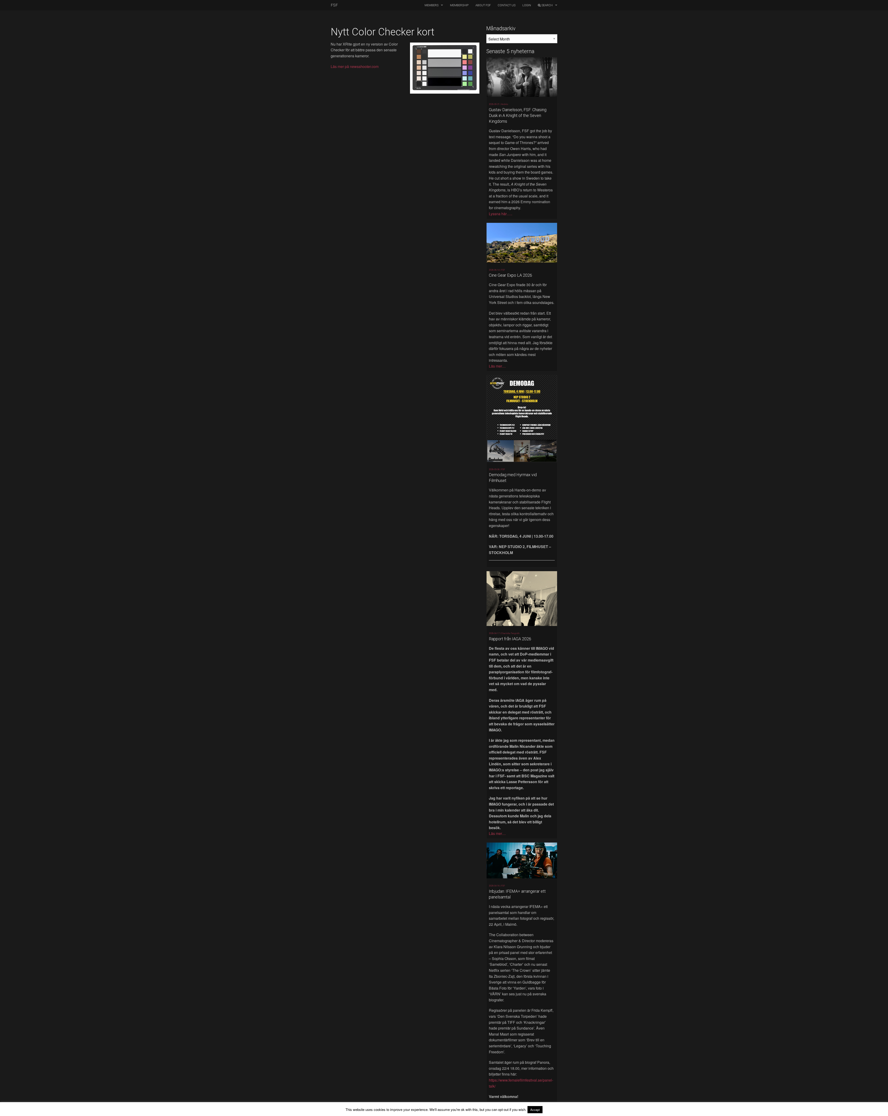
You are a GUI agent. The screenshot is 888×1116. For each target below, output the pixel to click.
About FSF (483, 5)
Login (526, 5)
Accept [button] (535, 1109)
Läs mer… (497, 366)
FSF (334, 5)
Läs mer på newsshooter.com (355, 66)
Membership (459, 5)
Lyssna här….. (500, 213)
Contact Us (506, 5)
